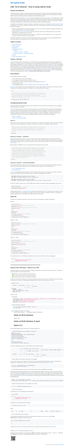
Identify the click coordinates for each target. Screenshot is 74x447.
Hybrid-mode (13, 86)
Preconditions (15, 47)
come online (27, 18)
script (12, 172)
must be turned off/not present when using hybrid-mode (35, 84)
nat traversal (13, 142)
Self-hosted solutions (16, 169)
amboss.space (29, 191)
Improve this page (59, 444)
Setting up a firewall (47, 68)
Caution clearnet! (15, 46)
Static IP (15, 50)
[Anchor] (25, 10)
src (53, 166)
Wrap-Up (14, 54)
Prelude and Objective (16, 44)
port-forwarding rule (29, 69)
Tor (50, 18)
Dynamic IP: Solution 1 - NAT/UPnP (21, 51)
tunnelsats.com (52, 426)
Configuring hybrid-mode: (17, 49)
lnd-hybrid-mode (17, 3)
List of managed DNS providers (18, 168)
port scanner (50, 362)
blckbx (16, 430)
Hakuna (52, 280)
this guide (22, 375)
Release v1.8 (42, 81)
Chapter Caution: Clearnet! (57, 24)
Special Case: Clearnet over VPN (19, 56)
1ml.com (22, 191)
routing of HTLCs (22, 31)
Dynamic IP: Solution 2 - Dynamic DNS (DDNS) (23, 53)
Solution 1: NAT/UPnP (16, 116)
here (42, 280)
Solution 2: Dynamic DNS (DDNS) (19, 117)
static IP (13, 109)
